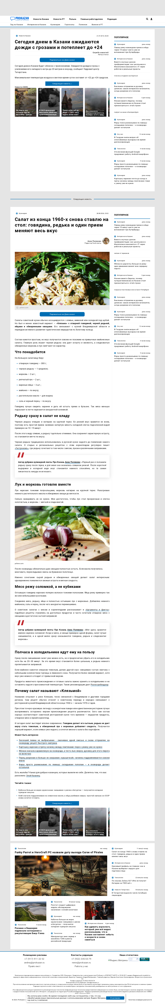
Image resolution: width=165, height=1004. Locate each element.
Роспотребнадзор (99, 684)
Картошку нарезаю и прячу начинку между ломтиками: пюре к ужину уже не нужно (60, 747)
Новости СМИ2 (21, 87)
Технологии (121, 149)
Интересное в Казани (125, 59)
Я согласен (115, 998)
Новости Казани (25, 36)
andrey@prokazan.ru (34, 962)
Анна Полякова (94, 241)
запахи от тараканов (121, 253)
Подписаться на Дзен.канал (62, 60)
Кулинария (121, 44)
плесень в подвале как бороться (126, 76)
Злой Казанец (33, 775)
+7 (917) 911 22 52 (34, 959)
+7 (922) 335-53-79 (81, 959)
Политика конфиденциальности (140, 1000)
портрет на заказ (120, 112)
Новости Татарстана (122, 890)
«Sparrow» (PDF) (84, 993)
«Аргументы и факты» (97, 609)
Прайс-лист (34, 966)
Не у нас (120, 134)
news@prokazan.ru (81, 962)
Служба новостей (100, 52)
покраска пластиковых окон (124, 290)
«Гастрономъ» (22, 448)
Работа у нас (81, 966)
